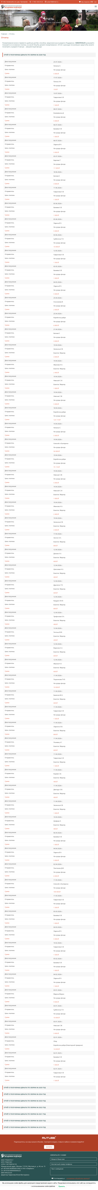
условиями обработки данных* (78, 1178)
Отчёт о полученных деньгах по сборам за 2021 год (25, 1114)
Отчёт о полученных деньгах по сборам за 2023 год (25, 1101)
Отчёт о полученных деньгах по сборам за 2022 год (25, 1107)
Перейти (49, 1147)
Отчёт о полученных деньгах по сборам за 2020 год (25, 1121)
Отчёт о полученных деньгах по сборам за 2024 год (25, 1094)
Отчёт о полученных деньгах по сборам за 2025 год (25, 1088)
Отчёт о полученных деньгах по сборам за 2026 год (25, 55)
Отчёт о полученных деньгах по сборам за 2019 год (25, 1127)
